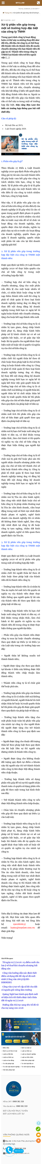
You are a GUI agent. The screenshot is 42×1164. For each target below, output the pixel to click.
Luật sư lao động (8, 1060)
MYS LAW (20, 3)
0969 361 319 (18, 1102)
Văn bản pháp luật (9, 1070)
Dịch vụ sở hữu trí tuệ (10, 1051)
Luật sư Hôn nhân (27, 1057)
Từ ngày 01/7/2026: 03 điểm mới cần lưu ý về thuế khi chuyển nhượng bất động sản (20, 965)
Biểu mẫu (6, 1048)
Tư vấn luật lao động (28, 1066)
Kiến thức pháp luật (27, 1060)
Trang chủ (8, 13)
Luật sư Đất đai (8, 1054)
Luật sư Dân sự (26, 1051)
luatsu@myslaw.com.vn (22, 927)
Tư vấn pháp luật (8, 1063)
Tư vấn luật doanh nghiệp (11, 1066)
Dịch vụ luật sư (26, 1048)
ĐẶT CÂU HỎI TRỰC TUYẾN (15, 1111)
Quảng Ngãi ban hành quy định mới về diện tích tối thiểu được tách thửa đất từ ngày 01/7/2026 (19, 997)
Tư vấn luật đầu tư (27, 1063)
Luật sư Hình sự (8, 1057)
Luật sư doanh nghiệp (28, 1054)
